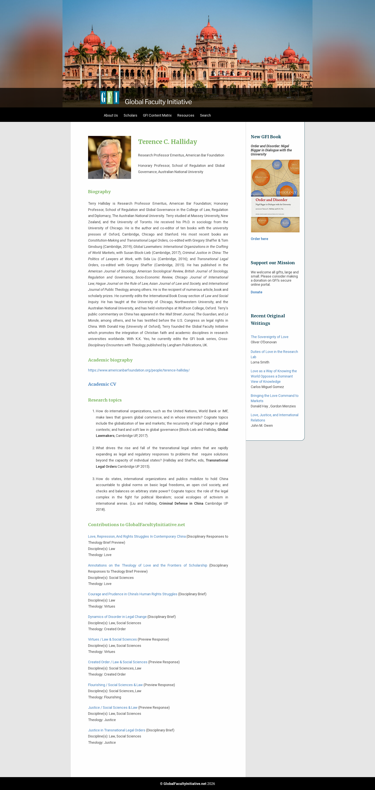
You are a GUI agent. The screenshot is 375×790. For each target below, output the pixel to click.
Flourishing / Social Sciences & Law (115, 685)
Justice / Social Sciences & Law (113, 707)
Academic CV (102, 384)
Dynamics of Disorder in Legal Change (117, 617)
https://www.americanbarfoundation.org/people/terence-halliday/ (139, 370)
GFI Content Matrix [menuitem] (157, 115)
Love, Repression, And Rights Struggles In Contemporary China (137, 536)
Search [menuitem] (205, 115)
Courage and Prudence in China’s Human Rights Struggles (132, 594)
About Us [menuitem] (111, 115)
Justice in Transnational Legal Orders (116, 730)
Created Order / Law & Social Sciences (117, 662)
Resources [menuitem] (185, 115)
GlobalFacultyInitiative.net (184, 784)
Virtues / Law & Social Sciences (112, 639)
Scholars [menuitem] (130, 115)
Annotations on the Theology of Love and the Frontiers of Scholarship (147, 565)
